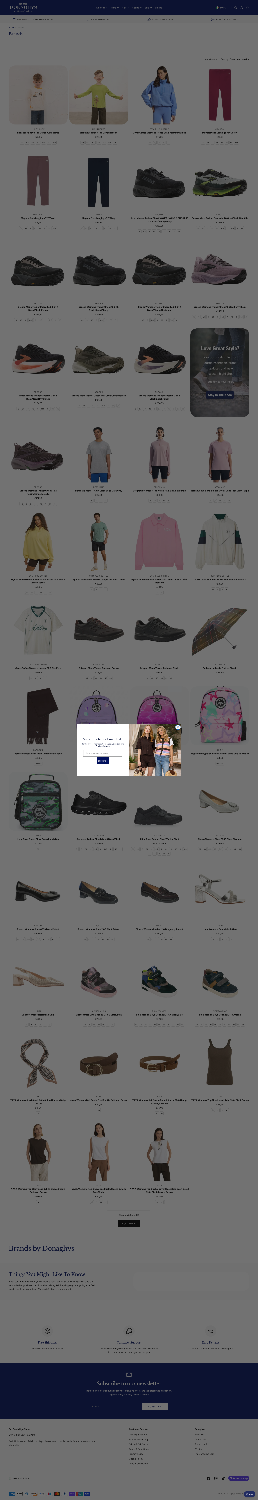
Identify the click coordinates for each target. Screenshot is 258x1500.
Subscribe (103, 760)
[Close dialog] (178, 727)
